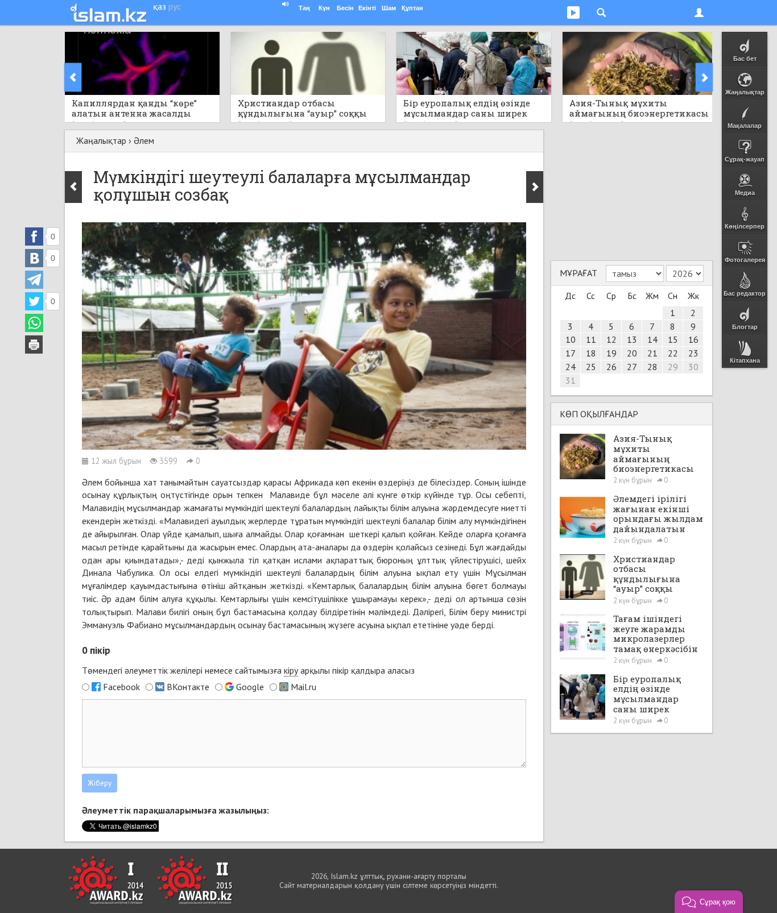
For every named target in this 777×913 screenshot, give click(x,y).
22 (673, 353)
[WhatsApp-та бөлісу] (34, 323)
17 (570, 353)
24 (570, 366)
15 (673, 339)
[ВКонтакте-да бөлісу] (34, 258)
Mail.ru (303, 686)
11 (591, 339)
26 (611, 366)
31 (570, 380)
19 (611, 353)
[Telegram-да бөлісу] (34, 280)
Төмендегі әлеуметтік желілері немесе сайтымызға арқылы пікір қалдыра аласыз (248, 670)
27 (632, 366)
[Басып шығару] (34, 344)
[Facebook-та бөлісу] (34, 236)
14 (652, 339)
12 (611, 339)
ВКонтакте (188, 686)
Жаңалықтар (101, 140)
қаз (159, 6)
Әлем (144, 140)
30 (693, 366)
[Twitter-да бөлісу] (34, 301)
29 (673, 366)
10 (570, 339)
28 (652, 366)
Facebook (121, 686)
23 (693, 353)
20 (632, 353)
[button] (709, 901)
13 (632, 339)
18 (591, 353)
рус (174, 6)
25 (591, 366)
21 (652, 353)
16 (693, 339)
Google (250, 686)
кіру (291, 670)
